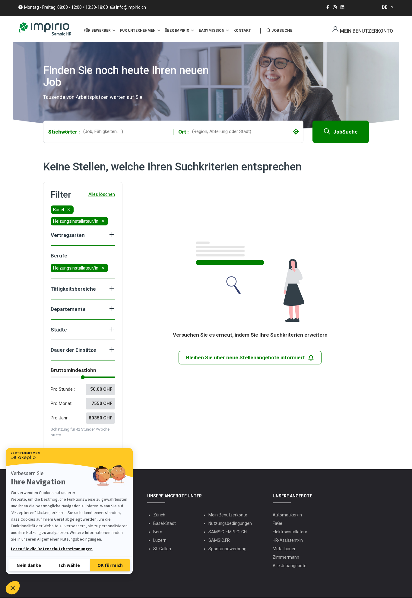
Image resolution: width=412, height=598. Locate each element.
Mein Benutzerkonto (366, 31)
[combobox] (126, 131)
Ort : (183, 132)
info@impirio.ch (131, 7)
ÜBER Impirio (177, 30)
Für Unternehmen (138, 30)
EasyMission (212, 30)
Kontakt (242, 30)
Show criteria (112, 234)
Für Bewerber (98, 30)
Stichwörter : (64, 132)
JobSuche (345, 132)
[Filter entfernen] (68, 209)
